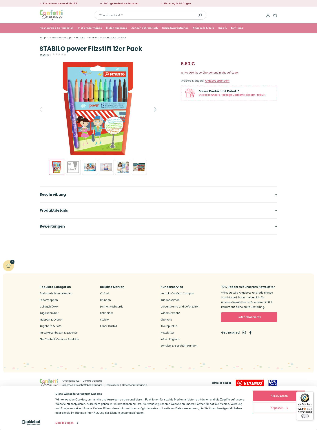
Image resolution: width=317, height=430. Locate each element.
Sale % (222, 28)
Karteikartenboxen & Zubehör (58, 332)
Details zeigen (64, 422)
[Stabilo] (250, 383)
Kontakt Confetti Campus (177, 293)
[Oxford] (272, 383)
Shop (43, 37)
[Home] (51, 15)
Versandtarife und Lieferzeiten (180, 306)
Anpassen (277, 407)
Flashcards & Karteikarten (57, 28)
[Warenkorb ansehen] (275, 15)
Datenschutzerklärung (134, 385)
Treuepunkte (169, 326)
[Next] (151, 109)
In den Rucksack (116, 28)
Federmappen (49, 300)
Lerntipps (237, 28)
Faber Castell (108, 326)
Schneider (106, 313)
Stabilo (104, 319)
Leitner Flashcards (111, 306)
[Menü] (311, 393)
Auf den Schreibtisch (144, 28)
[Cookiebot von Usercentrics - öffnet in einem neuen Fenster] (31, 423)
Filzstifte (80, 37)
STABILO (44, 55)
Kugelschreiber (49, 313)
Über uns (166, 319)
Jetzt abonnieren (249, 317)
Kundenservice (170, 300)
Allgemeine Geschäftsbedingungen (82, 385)
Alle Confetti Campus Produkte (59, 339)
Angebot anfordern (217, 81)
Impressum (112, 385)
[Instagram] (244, 332)
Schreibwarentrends (175, 28)
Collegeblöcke (49, 306)
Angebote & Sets (203, 28)
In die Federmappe (90, 28)
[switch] (305, 416)
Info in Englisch (170, 339)
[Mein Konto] (268, 15)
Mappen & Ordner (51, 319)
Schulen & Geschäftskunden (179, 345)
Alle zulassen (279, 395)
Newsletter (167, 332)
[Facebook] (250, 332)
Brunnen (105, 300)
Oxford (104, 293)
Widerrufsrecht (170, 313)
